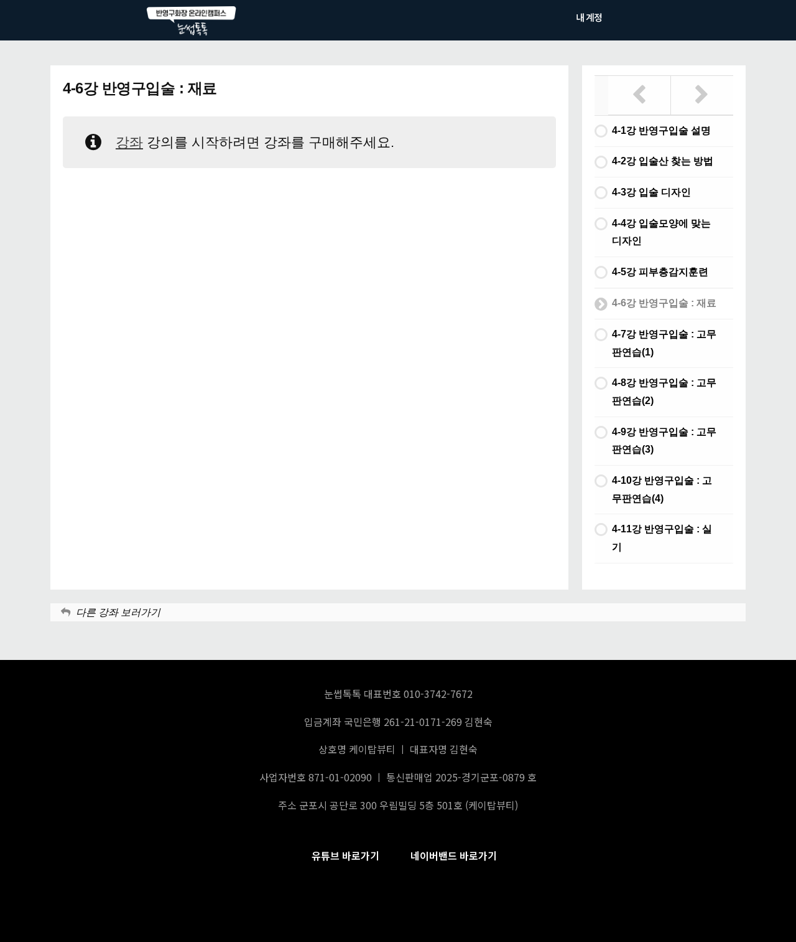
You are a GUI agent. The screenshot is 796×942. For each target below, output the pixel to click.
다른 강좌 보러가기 (118, 612)
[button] (345, 855)
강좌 (129, 142)
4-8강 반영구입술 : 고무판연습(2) (664, 391)
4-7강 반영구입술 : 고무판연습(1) (664, 343)
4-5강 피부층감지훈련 (660, 271)
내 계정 (589, 17)
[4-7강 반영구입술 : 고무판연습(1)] (702, 95)
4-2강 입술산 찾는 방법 (662, 161)
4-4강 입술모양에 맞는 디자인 (661, 232)
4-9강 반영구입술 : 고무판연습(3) (664, 440)
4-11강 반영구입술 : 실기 (662, 538)
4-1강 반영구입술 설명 (661, 130)
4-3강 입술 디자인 (651, 192)
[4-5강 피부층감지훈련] (639, 95)
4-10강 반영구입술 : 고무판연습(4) (662, 489)
